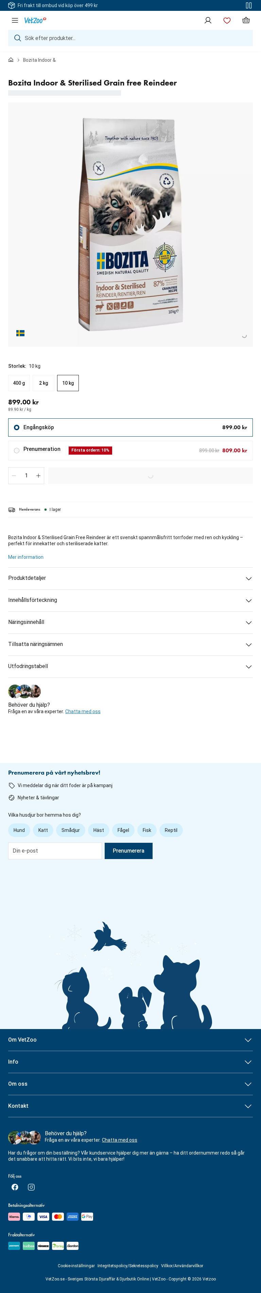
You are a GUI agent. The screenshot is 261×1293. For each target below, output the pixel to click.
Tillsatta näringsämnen (35, 644)
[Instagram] (31, 1187)
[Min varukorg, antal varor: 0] (246, 20)
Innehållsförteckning (32, 600)
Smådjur (71, 830)
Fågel (123, 830)
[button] (13, 476)
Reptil (171, 830)
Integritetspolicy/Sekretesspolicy (128, 1265)
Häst (98, 830)
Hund (19, 830)
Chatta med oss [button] (83, 711)
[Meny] (15, 20)
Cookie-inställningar (76, 1265)
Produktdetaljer (27, 578)
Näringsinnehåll (26, 622)
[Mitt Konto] (208, 20)
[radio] (19, 383)
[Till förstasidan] (11, 60)
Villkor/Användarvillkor (182, 1265)
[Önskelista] (227, 20)
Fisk (147, 830)
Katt (43, 830)
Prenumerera (128, 851)
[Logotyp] (35, 20)
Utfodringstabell (28, 666)
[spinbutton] (26, 476)
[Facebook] (15, 1187)
